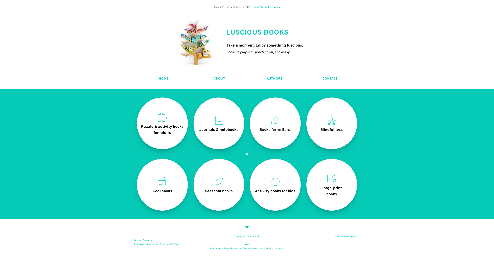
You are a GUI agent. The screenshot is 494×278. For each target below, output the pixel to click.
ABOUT (219, 79)
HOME (164, 79)
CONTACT (330, 79)
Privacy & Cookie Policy (266, 7)
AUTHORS (275, 79)
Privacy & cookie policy (345, 236)
